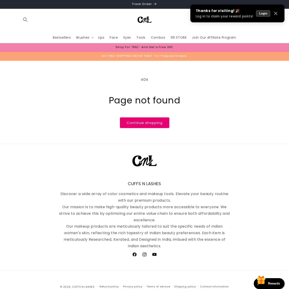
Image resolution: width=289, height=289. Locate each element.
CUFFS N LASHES (83, 287)
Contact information (214, 286)
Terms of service (158, 286)
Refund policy (109, 286)
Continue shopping (145, 122)
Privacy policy (132, 286)
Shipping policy (185, 286)
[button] (25, 20)
